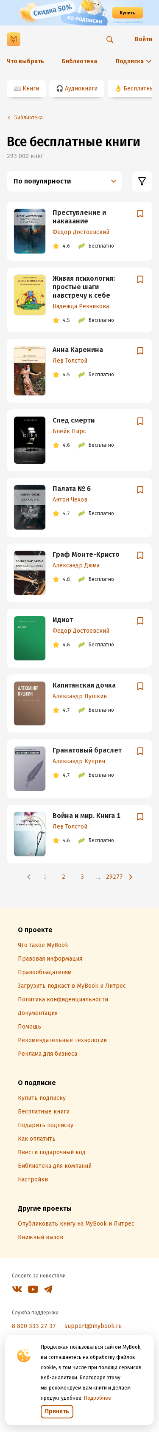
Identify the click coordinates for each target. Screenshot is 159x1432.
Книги (30, 88)
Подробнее (97, 1398)
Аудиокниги (81, 88)
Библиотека (79, 61)
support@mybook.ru (93, 1326)
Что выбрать (25, 61)
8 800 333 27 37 (34, 1326)
